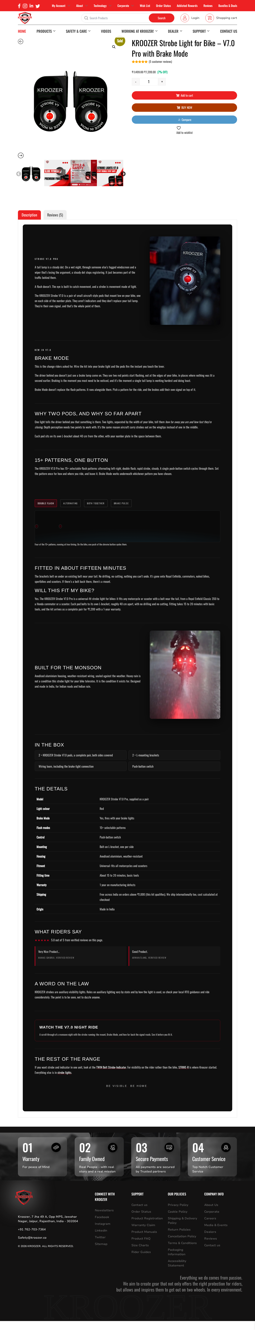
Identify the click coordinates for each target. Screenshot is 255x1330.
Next (122, 173)
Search (161, 18)
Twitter (100, 1237)
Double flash (46, 503)
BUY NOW (186, 107)
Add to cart (187, 95)
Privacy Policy (178, 1205)
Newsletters (104, 1210)
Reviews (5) (55, 215)
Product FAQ (140, 1239)
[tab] (29, 215)
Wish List (145, 5)
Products (44, 31)
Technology (100, 5)
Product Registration (147, 1218)
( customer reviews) (160, 61)
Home (22, 31)
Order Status (163, 5)
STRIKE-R (183, 1067)
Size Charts (140, 1245)
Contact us (139, 1205)
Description (29, 215)
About (79, 5)
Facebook (102, 1217)
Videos (106, 31)
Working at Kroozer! (138, 31)
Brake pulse (121, 503)
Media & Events (216, 1225)
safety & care (76, 31)
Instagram (102, 1224)
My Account (58, 5)
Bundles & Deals (227, 5)
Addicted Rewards (187, 5)
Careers (210, 1218)
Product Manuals (144, 1232)
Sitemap (101, 1244)
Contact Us (228, 31)
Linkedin (101, 1231)
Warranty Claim (143, 1225)
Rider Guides (141, 1252)
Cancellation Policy (182, 1236)
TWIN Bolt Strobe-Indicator (111, 1067)
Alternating (70, 503)
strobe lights (64, 1072)
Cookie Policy (177, 1212)
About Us (211, 1205)
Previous (18, 173)
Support (199, 31)
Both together (96, 503)
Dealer (173, 31)
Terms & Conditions (182, 1243)
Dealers (210, 1232)
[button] (114, 47)
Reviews (207, 5)
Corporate (123, 5)
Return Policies (179, 1230)
